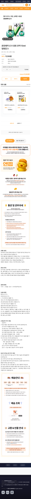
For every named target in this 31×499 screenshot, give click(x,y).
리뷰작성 (10, 140)
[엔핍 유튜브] (3, 492)
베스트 (16, 8)
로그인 (2, 1)
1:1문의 (28, 1)
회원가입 (6, 1)
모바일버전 (23, 465)
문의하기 (15, 465)
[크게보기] (15, 27)
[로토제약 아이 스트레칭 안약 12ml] (9, 97)
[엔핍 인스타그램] (12, 492)
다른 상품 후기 (21, 140)
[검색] (26, 5)
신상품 (21, 8)
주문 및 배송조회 (18, 1)
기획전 (11, 8)
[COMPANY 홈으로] (3, 5)
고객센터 (6, 8)
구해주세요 (26, 8)
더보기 (27, 84)
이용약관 (7, 465)
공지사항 (24, 1)
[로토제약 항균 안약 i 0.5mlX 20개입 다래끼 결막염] (22, 97)
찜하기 (6, 78)
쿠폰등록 (11, 1)
